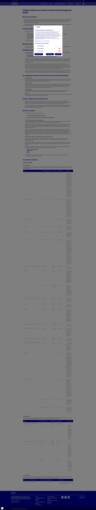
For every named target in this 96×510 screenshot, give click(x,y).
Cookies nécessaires (39, 54)
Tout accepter (58, 54)
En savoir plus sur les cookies (39, 38)
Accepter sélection (49, 54)
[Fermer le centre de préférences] (2, 508)
